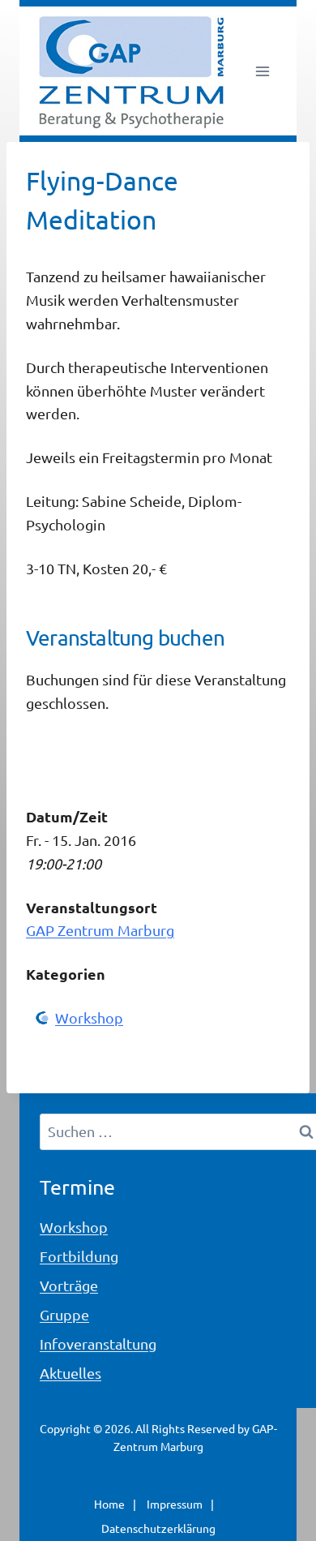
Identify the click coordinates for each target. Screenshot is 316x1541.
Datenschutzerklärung (158, 1528)
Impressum (175, 1503)
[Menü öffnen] (262, 71)
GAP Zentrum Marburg (100, 929)
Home (109, 1503)
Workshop (89, 1017)
